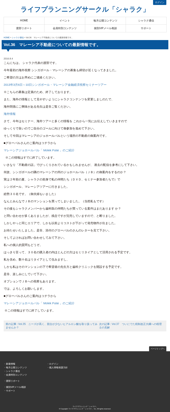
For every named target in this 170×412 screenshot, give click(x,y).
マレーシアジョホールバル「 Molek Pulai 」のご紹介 (39, 150)
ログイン (159, 2)
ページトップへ (158, 349)
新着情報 (10, 364)
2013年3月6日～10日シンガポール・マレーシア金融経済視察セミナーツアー (55, 84)
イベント (64, 20)
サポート (146, 28)
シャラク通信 (146, 20)
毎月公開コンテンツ (105, 20)
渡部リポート (24, 28)
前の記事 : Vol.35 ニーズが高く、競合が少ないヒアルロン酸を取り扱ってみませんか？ (51, 326)
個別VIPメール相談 (105, 28)
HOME (24, 20)
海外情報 (10, 114)
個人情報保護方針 (58, 367)
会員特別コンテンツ (65, 28)
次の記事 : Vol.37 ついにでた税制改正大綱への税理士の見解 (130, 326)
